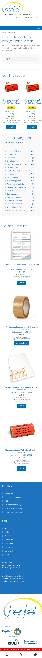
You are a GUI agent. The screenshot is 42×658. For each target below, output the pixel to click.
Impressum (9, 493)
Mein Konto (9, 18)
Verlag (10, 14)
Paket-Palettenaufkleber (16, 184)
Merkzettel (29, 18)
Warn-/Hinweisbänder (15, 204)
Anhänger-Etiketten (14, 151)
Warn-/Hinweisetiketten (16, 207)
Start (6, 32)
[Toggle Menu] (38, 27)
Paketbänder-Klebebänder (17, 187)
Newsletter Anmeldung (13, 508)
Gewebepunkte (12, 167)
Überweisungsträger (14, 197)
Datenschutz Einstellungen (15, 512)
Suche (21, 654)
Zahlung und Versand (13, 497)
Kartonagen (11, 174)
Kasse (37, 18)
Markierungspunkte (14, 181)
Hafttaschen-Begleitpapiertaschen (19, 171)
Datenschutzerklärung (13, 505)
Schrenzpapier (12, 194)
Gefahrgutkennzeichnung (16, 164)
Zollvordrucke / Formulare (16, 210)
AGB (6, 501)
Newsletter (27, 14)
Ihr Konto (7, 654)
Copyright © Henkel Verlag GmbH (15, 618)
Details (11, 127)
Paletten (10, 191)
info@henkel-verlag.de (15, 576)
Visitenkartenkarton (14, 201)
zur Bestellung (21, 343)
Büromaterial (12, 154)
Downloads (11, 158)
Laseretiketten (12, 177)
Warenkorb (19, 18)
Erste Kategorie (12, 161)
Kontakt (18, 14)
